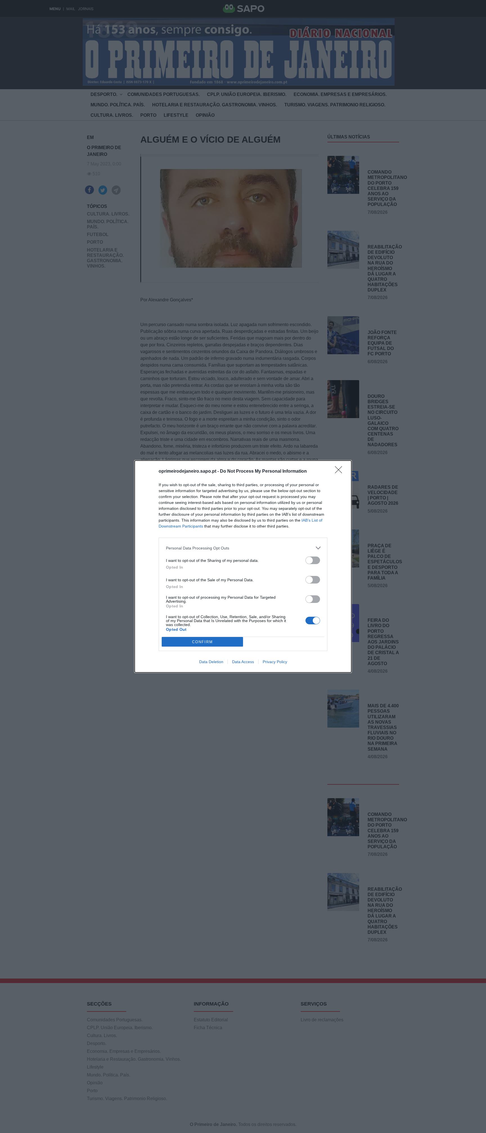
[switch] (312, 560)
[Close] (340, 471)
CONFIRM (202, 642)
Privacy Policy (275, 661)
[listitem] (243, 548)
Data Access (243, 661)
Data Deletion (211, 661)
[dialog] (243, 566)
